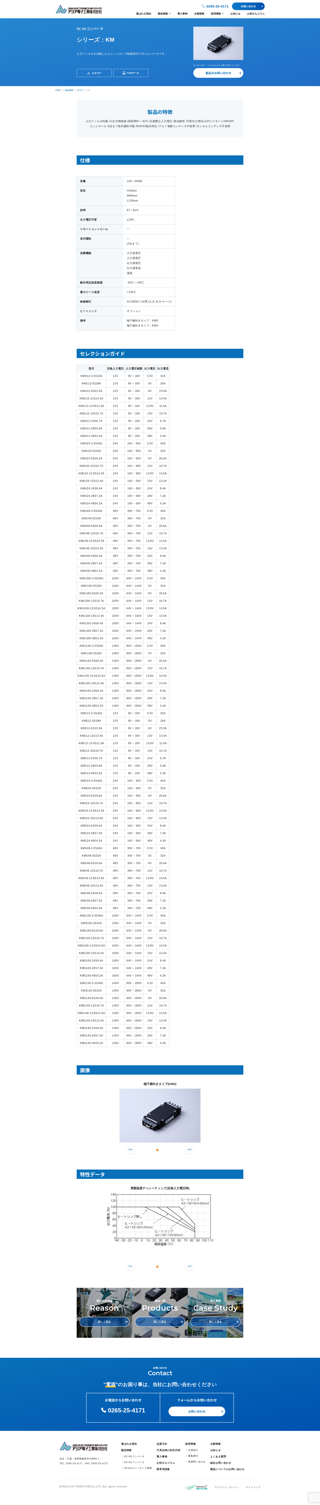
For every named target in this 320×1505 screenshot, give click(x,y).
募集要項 (193, 1456)
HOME (58, 90)
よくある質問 (218, 1456)
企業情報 (199, 13)
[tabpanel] (160, 1112)
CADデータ (133, 73)
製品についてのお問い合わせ (227, 1469)
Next (189, 1149)
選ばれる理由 (143, 13)
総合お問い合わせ (220, 1462)
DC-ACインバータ (134, 1462)
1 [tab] (157, 1150)
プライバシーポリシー (226, 1487)
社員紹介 (193, 1450)
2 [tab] (163, 1150)
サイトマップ (253, 1487)
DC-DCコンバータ (134, 1456)
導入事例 (183, 13)
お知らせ (235, 13)
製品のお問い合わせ (218, 73)
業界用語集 (163, 1469)
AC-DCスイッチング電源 (138, 1468)
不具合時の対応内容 (168, 1450)
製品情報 (163, 13)
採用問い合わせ (197, 1461)
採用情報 (216, 13)
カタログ (96, 73)
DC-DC (80, 90)
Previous (131, 1149)
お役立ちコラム (256, 13)
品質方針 (162, 1443)
